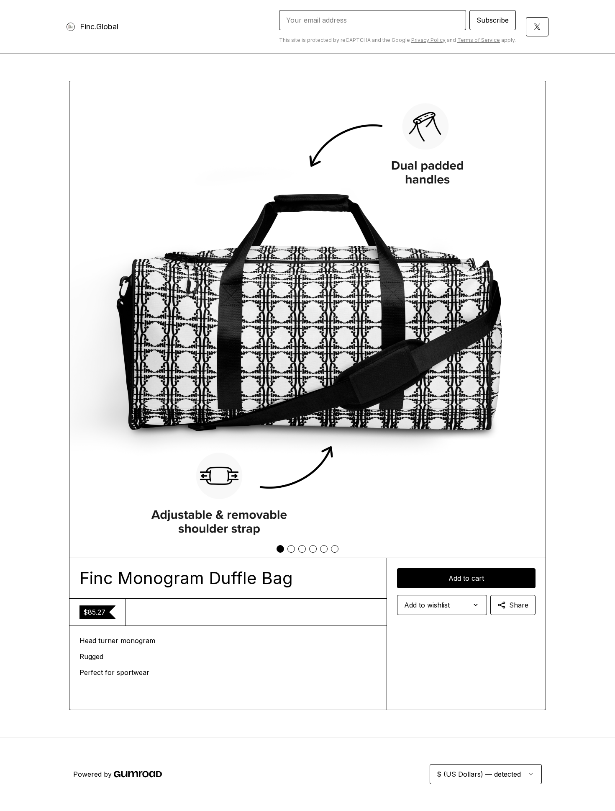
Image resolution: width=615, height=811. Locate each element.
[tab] (280, 549)
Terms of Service (478, 40)
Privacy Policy (428, 40)
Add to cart (466, 578)
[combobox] (442, 605)
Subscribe (493, 20)
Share (518, 605)
